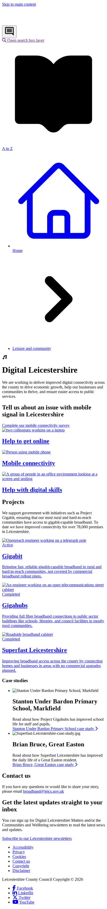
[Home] (36, 23)
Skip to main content (19, 4)
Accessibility (23, 847)
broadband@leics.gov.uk (43, 791)
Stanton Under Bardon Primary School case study (53, 728)
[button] (23, 40)
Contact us (21, 861)
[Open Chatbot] (9, 31)
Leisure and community (31, 348)
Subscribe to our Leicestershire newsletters (37, 838)
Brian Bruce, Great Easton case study (43, 764)
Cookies (19, 856)
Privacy (18, 852)
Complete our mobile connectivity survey (36, 425)
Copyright (20, 866)
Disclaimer (21, 870)
